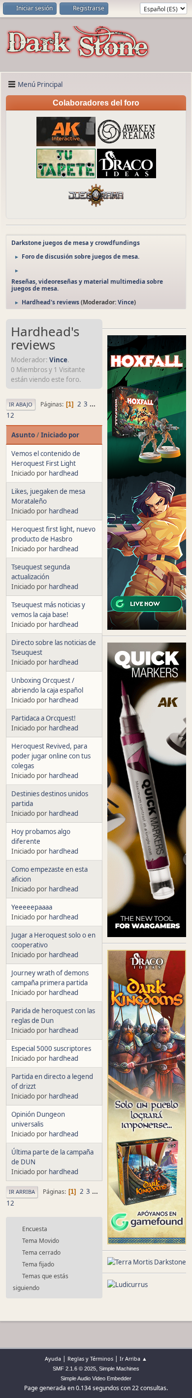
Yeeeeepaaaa (31, 907)
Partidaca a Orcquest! (43, 718)
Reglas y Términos (90, 1358)
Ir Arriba (22, 1191)
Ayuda (53, 1358)
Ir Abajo (20, 404)
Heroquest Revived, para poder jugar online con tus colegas (51, 756)
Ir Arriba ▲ (133, 1358)
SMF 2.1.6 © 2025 (74, 1368)
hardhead (63, 473)
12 (10, 415)
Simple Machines (119, 1368)
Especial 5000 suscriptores (51, 1048)
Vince (126, 302)
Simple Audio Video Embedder (96, 1378)
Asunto (23, 434)
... (93, 404)
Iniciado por (60, 434)
